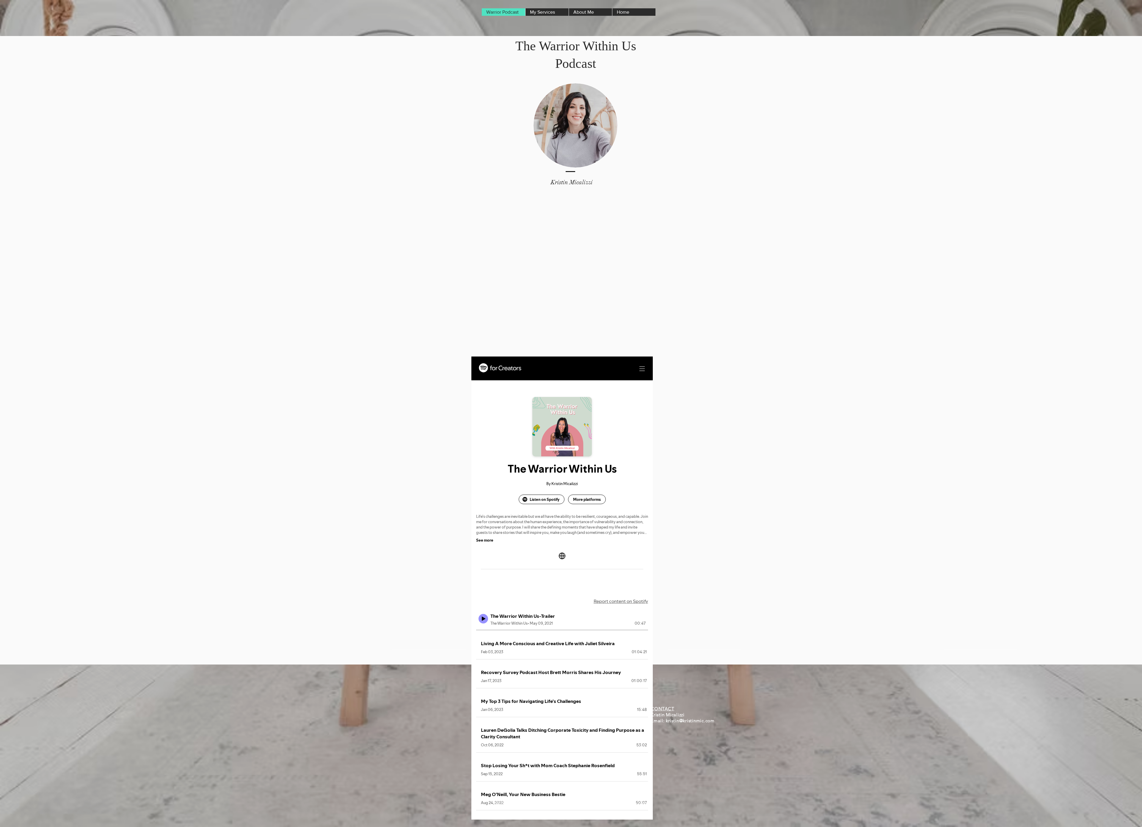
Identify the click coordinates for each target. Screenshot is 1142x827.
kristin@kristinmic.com (690, 720)
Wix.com (638, 803)
